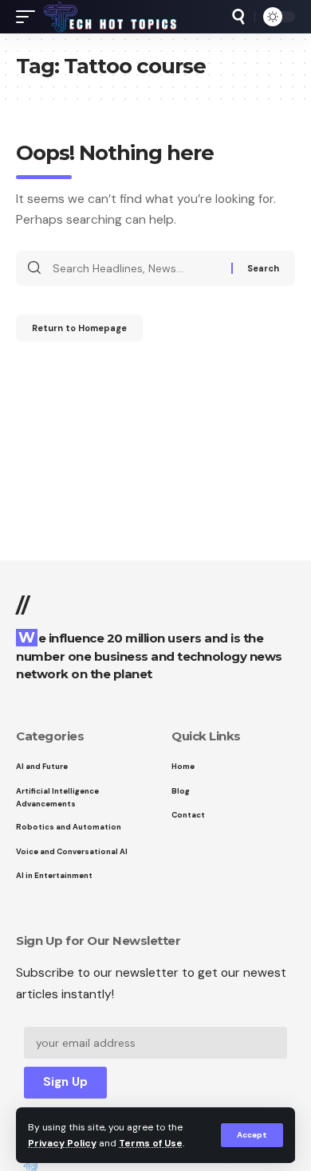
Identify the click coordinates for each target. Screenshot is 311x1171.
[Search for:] (136, 268)
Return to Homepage (79, 328)
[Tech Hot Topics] (110, 16)
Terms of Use (151, 1143)
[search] (238, 17)
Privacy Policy (62, 1143)
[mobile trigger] (29, 16)
